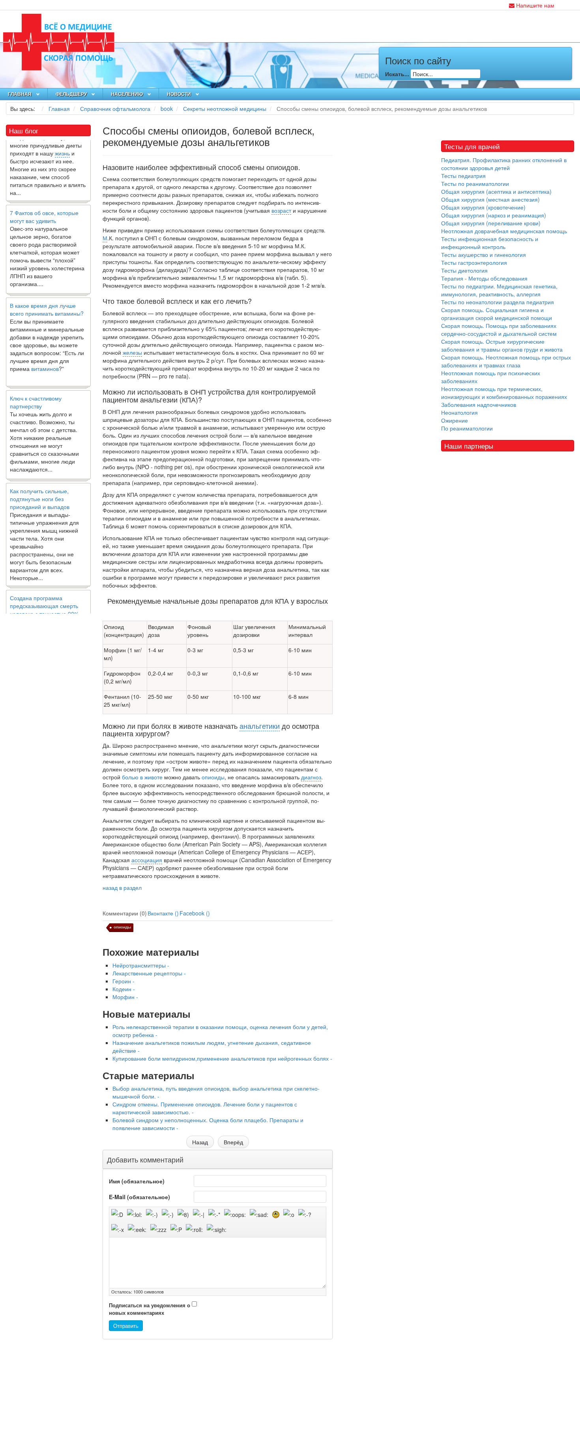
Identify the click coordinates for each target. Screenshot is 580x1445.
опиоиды (213, 777)
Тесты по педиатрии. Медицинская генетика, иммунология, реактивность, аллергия (499, 290)
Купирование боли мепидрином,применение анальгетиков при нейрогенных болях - (222, 1058)
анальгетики (259, 726)
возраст (281, 210)
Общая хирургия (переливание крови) (491, 223)
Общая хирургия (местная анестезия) (490, 199)
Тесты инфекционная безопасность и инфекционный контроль (489, 243)
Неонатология (459, 412)
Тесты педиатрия (463, 176)
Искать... (397, 74)
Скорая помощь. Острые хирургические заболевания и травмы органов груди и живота (502, 345)
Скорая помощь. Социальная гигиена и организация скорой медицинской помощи (496, 314)
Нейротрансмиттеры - (140, 965)
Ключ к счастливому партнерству (36, 386)
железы (132, 352)
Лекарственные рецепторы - (149, 973)
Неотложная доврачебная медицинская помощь (504, 231)
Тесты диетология (464, 270)
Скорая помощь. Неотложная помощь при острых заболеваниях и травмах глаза (506, 361)
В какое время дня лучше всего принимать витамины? (47, 293)
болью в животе (142, 777)
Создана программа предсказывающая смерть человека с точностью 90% (44, 589)
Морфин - (125, 997)
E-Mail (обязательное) (139, 1197)
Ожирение (454, 420)
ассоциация (146, 860)
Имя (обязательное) (137, 1181)
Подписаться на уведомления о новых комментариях (149, 1309)
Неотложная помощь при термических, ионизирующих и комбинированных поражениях (504, 393)
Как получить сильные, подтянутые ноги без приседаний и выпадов (39, 482)
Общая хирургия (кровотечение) (483, 207)
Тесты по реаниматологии (475, 183)
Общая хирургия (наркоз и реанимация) (493, 215)
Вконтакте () (163, 913)
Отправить (125, 1325)
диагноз (311, 777)
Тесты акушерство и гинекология (483, 254)
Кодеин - (123, 989)
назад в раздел (122, 887)
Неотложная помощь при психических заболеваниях (490, 377)
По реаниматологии (467, 428)
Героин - (123, 981)
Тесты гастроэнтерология (474, 262)
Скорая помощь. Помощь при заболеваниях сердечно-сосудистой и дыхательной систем (499, 329)
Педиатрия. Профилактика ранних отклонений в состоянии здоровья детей (504, 164)
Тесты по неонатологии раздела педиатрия (497, 302)
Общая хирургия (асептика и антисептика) (496, 191)
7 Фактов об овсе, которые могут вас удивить (44, 200)
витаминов (45, 352)
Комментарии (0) (125, 913)
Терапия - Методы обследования (484, 278)
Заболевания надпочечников (478, 404)
